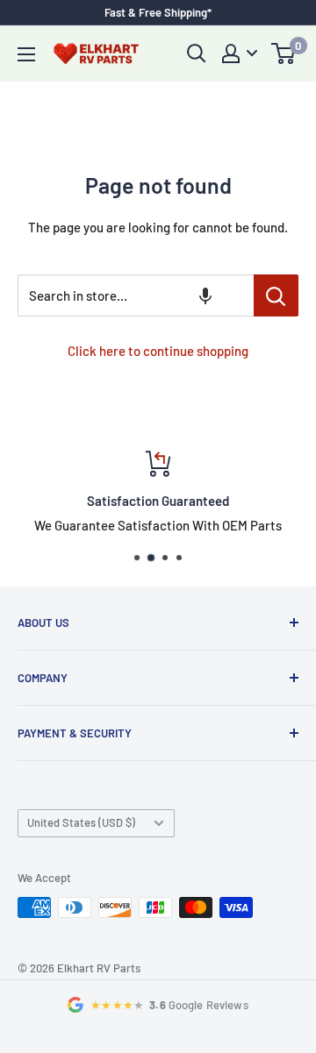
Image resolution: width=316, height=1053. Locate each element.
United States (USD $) (81, 822)
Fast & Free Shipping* (158, 12)
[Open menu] (26, 54)
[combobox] (136, 295)
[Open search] (196, 53)
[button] (205, 295)
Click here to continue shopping (158, 351)
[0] (284, 53)
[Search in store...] (276, 295)
